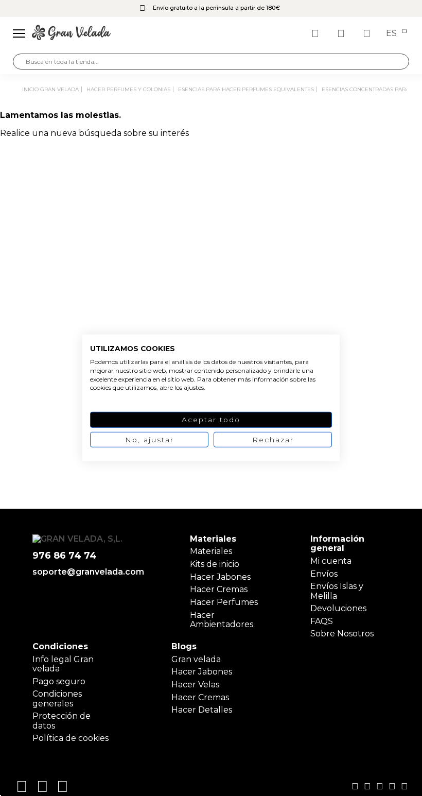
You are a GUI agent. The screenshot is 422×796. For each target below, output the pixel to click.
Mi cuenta (330, 561)
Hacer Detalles (201, 710)
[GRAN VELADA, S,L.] (71, 33)
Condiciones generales (57, 698)
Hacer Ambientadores (221, 619)
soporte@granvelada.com (88, 572)
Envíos (324, 574)
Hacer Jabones (220, 577)
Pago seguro (58, 681)
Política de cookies (70, 738)
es (392, 33)
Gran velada (196, 659)
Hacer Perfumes (224, 602)
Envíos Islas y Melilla (336, 590)
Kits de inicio (214, 564)
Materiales (211, 551)
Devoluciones (338, 608)
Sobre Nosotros (342, 633)
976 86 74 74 (64, 555)
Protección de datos (61, 720)
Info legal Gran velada (63, 663)
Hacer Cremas (219, 589)
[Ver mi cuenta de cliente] (342, 33)
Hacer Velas (195, 684)
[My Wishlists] (316, 33)
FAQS (321, 621)
